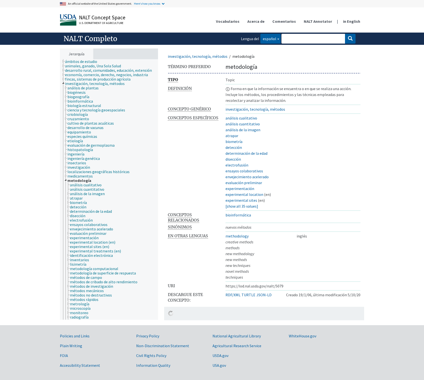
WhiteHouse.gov (302, 335)
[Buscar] (350, 39)
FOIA (64, 355)
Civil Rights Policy (151, 355)
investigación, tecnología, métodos (197, 56)
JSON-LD (264, 294)
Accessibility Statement (80, 365)
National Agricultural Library (236, 335)
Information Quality (153, 365)
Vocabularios (227, 21)
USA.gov (219, 365)
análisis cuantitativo (242, 123)
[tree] (109, 189)
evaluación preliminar (243, 182)
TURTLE (248, 294)
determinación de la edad (246, 153)
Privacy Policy (147, 335)
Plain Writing (71, 345)
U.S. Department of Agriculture (101, 23)
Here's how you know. (147, 3)
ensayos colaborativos (244, 170)
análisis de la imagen (242, 129)
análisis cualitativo (241, 118)
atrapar (231, 135)
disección (233, 159)
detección (233, 147)
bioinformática (238, 215)
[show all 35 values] (241, 206)
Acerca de (256, 21)
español (268, 38)
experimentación (239, 188)
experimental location (244, 194)
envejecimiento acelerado (247, 176)
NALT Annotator (318, 21)
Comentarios (284, 21)
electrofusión (236, 165)
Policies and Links (75, 335)
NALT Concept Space (102, 17)
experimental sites (241, 200)
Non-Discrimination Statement (162, 345)
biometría (233, 141)
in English (351, 21)
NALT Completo (90, 38)
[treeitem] (83, 61)
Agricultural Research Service (236, 345)
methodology (237, 236)
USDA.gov (220, 355)
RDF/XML (232, 294)
